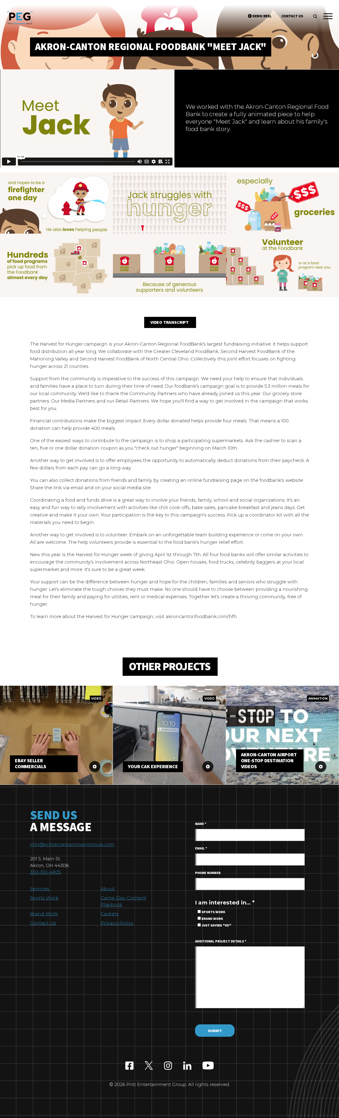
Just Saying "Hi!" (216, 925)
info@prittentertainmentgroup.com (72, 844)
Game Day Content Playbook (123, 901)
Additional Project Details (220, 941)
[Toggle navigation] (328, 17)
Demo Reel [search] (261, 16)
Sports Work (44, 898)
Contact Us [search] (292, 16)
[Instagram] (168, 1066)
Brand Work (44, 914)
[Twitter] (149, 1066)
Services (39, 889)
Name (200, 823)
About (108, 889)
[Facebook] (129, 1066)
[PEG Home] (19, 17)
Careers (110, 914)
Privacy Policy (117, 923)
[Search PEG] (315, 16)
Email (201, 848)
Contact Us (43, 923)
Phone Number (208, 873)
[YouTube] (208, 1066)
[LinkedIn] (187, 1066)
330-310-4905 (45, 872)
